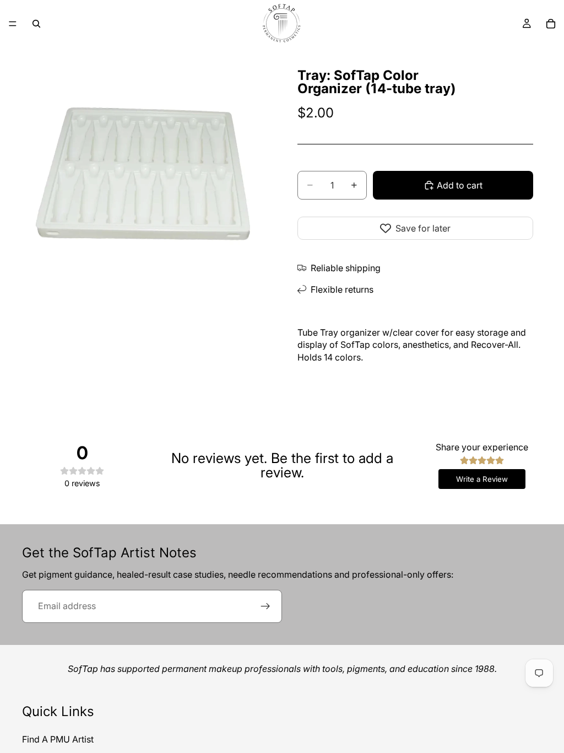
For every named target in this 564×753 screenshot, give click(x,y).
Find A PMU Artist (58, 739)
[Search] (36, 24)
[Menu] (12, 23)
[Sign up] (265, 606)
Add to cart (459, 185)
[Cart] (551, 24)
